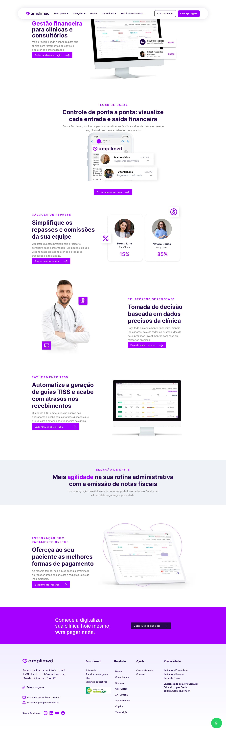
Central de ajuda (144, 670)
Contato (140, 674)
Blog (88, 678)
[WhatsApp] (216, 723)
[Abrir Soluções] (85, 13)
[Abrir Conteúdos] (115, 13)
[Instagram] (46, 713)
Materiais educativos (96, 682)
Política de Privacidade (176, 670)
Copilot (119, 706)
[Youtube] (57, 713)
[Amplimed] (38, 661)
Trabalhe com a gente (97, 674)
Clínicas (119, 683)
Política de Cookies (174, 674)
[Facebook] (63, 713)
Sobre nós (91, 670)
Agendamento (122, 700)
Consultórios (122, 677)
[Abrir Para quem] (68, 13)
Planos (118, 671)
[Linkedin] (51, 713)
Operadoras (121, 689)
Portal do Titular (172, 678)
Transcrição (121, 712)
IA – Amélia (121, 695)
